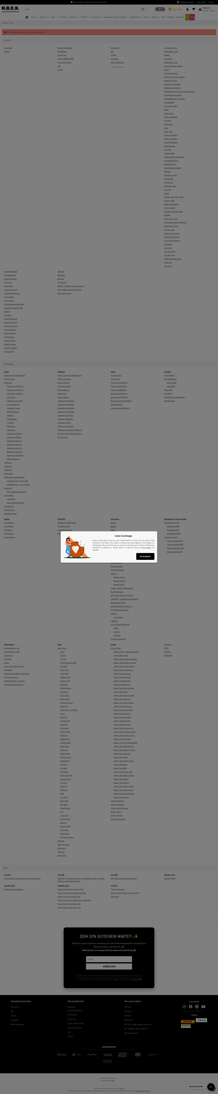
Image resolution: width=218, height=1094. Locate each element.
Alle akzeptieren (145, 556)
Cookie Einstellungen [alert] (123, 535)
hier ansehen (146, 548)
